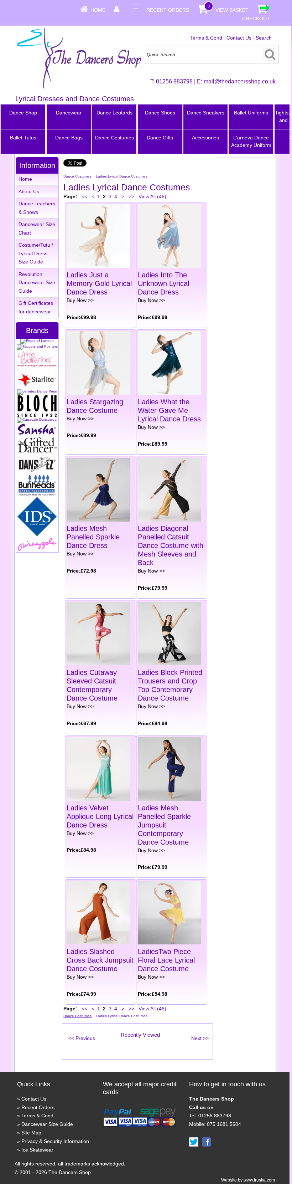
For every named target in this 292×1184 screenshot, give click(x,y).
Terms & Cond (206, 38)
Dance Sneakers (205, 113)
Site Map (31, 1133)
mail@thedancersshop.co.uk (240, 81)
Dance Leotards (114, 113)
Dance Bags (69, 137)
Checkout (256, 18)
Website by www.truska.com (248, 1180)
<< (84, 196)
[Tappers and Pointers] (37, 346)
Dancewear (69, 113)
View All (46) (151, 196)
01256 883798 (174, 81)
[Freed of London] (37, 341)
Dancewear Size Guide (47, 1124)
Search (264, 38)
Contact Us (238, 38)
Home (97, 10)
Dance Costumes (114, 137)
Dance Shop (23, 113)
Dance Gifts (160, 137)
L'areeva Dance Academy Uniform (251, 141)
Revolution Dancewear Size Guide (37, 282)
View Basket (232, 10)
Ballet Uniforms (251, 113)
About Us (29, 191)
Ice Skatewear (37, 1150)
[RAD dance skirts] (37, 366)
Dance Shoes (160, 113)
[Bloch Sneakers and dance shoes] (37, 415)
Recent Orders (167, 10)
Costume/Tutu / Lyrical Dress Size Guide (36, 253)
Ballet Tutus (23, 137)
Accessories (205, 137)
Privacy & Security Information (55, 1141)
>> (131, 196)
